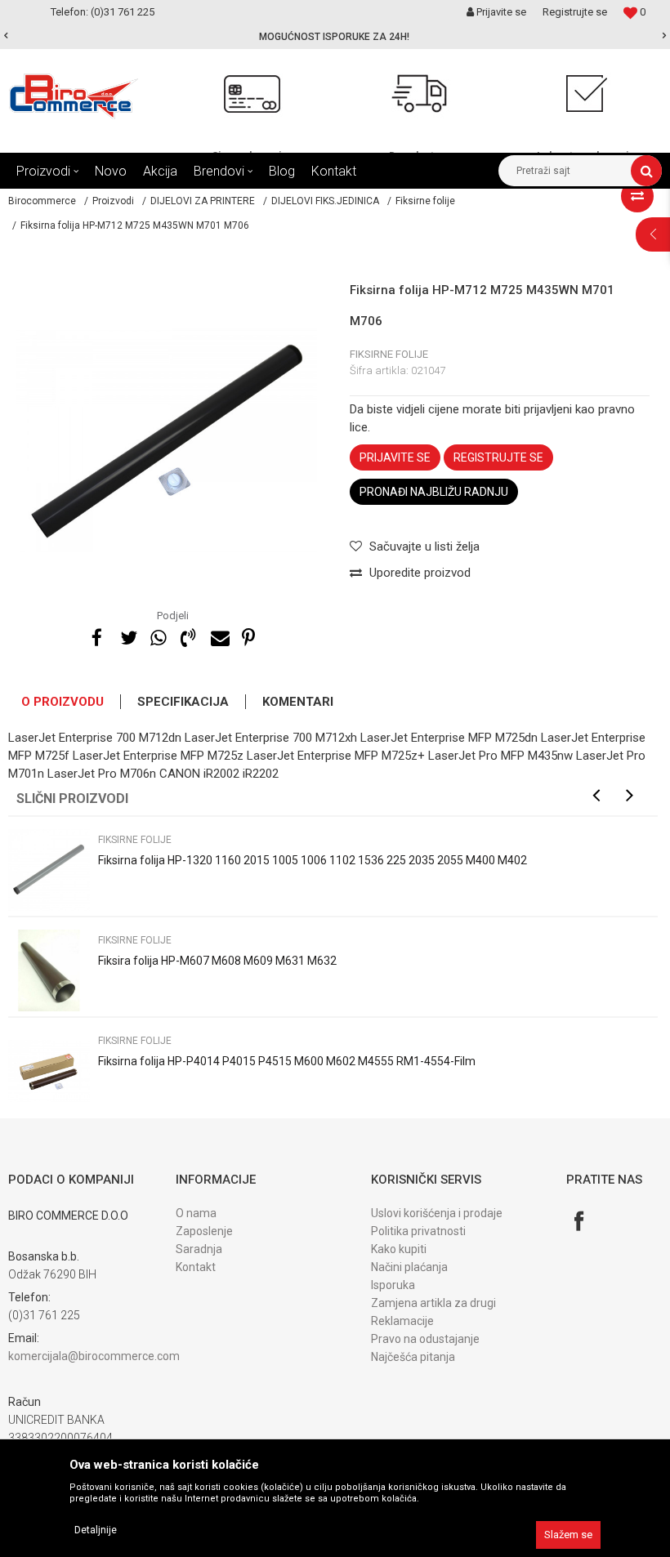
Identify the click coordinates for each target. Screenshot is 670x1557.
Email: (47, 734)
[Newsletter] (489, 720)
